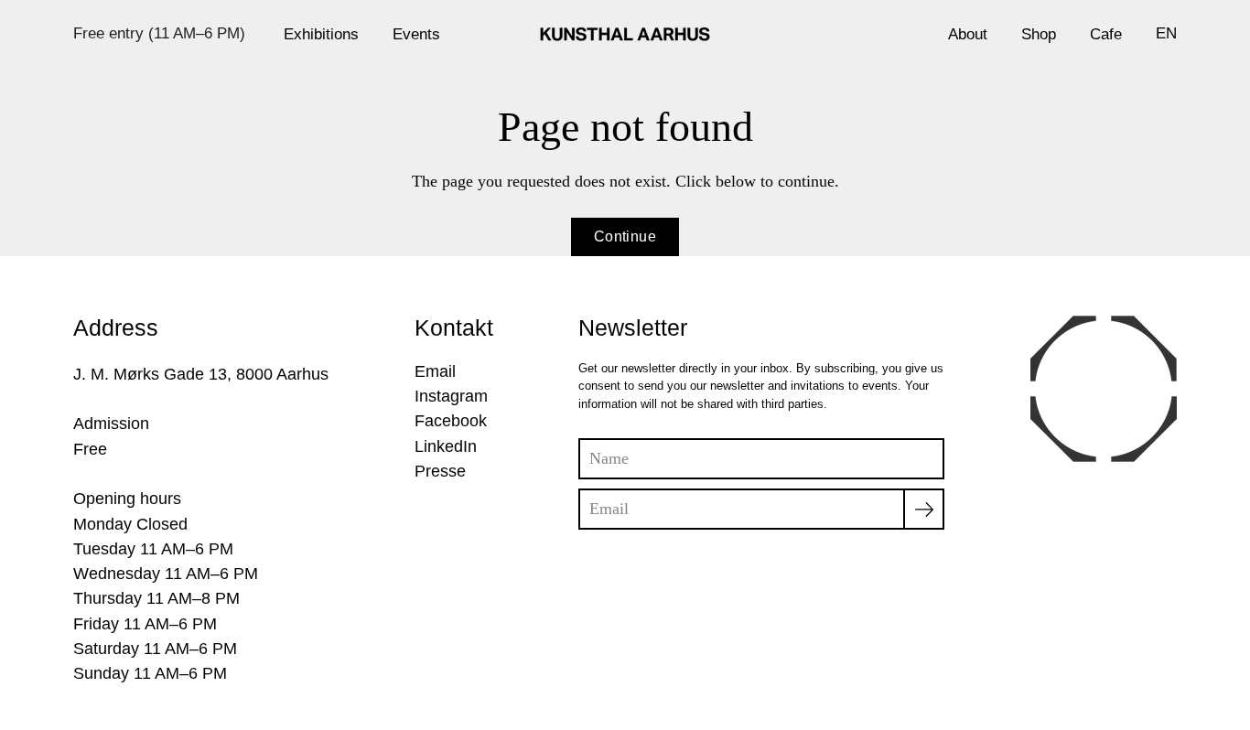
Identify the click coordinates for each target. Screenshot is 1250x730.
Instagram (451, 396)
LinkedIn (446, 446)
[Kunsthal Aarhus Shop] (625, 34)
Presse (440, 471)
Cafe (1106, 34)
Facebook (451, 421)
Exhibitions (321, 34)
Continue (625, 236)
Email (435, 371)
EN (1166, 33)
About (967, 34)
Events (416, 34)
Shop (1038, 34)
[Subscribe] (923, 509)
